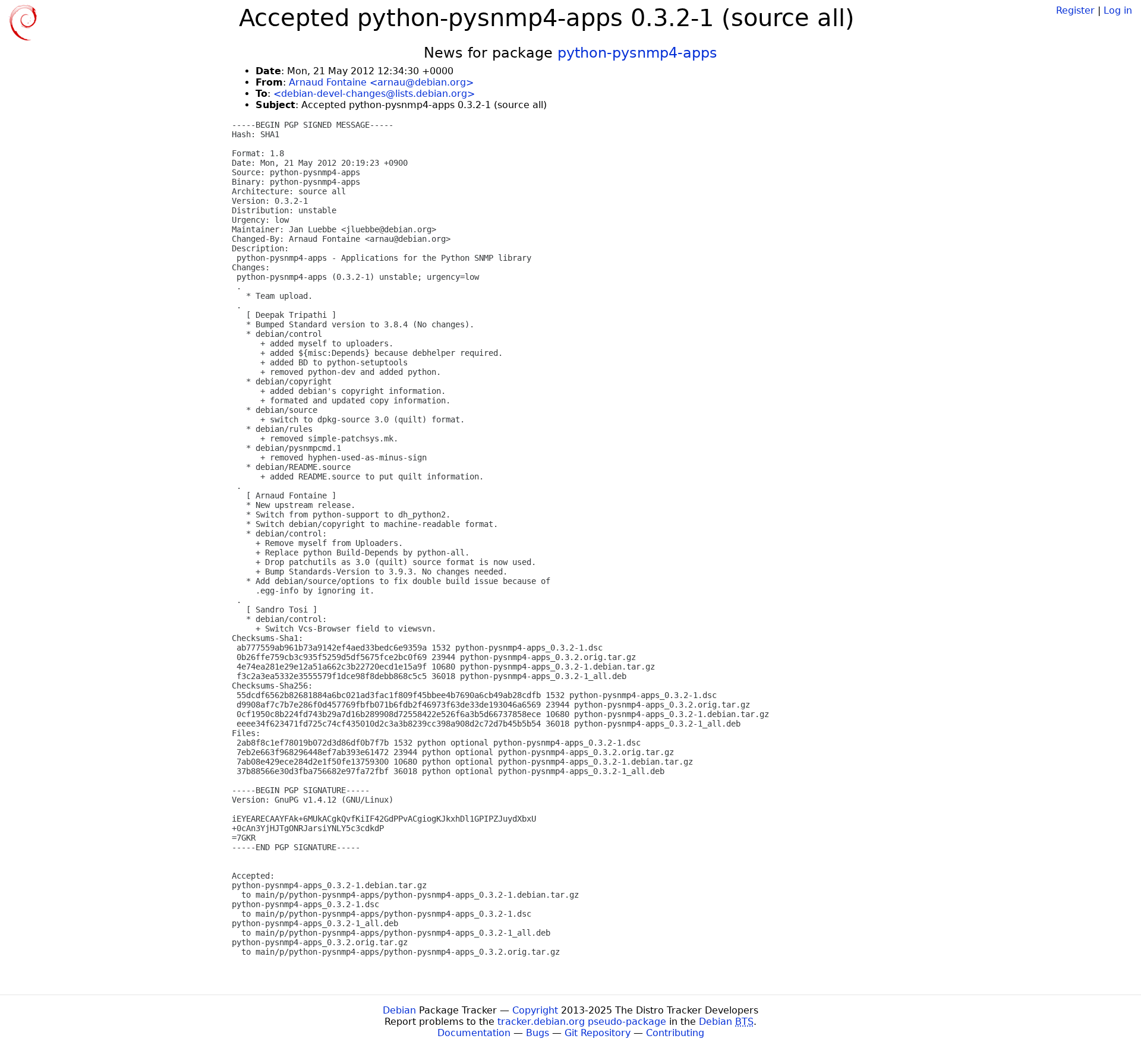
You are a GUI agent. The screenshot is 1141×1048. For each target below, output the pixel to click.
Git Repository (598, 1032)
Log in (1118, 10)
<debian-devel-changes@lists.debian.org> (374, 93)
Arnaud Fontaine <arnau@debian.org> (381, 82)
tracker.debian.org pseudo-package (581, 1021)
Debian (399, 1010)
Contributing (675, 1032)
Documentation (473, 1032)
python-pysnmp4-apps (637, 53)
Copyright (535, 1010)
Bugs (537, 1032)
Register (1075, 10)
